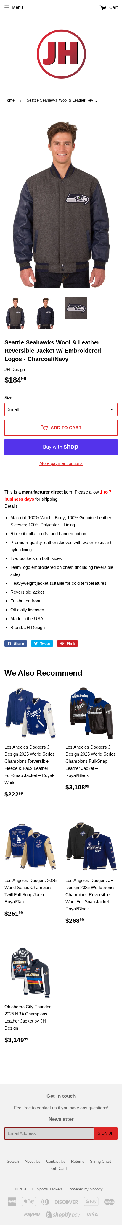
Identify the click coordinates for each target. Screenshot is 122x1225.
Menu (17, 7)
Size (8, 397)
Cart (113, 7)
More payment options (61, 463)
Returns (77, 1161)
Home (9, 100)
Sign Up (106, 1133)
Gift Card (59, 1168)
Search (13, 1161)
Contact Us (55, 1161)
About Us (33, 1161)
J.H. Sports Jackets (45, 1189)
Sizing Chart (100, 1161)
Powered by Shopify (85, 1189)
